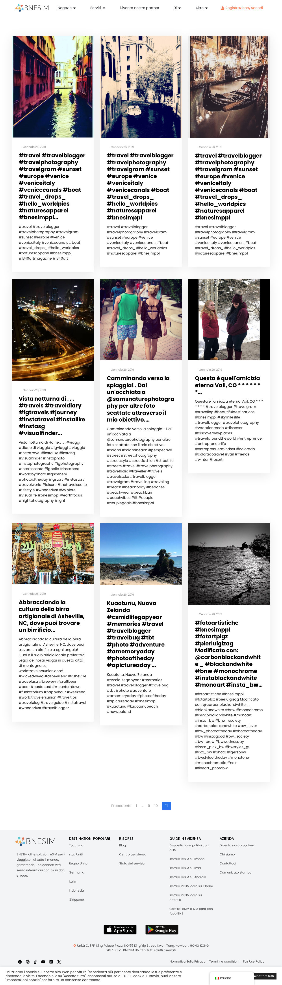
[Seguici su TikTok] (35, 962)
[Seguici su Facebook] (20, 962)
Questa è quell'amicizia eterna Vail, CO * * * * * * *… (228, 385)
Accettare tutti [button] (263, 976)
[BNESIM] (35, 841)
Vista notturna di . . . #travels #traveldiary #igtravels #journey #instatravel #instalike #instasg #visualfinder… (52, 416)
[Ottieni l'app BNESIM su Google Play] (161, 929)
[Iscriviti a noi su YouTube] (43, 962)
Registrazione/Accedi (243, 7)
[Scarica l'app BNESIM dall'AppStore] (120, 929)
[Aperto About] (179, 8)
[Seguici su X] (59, 962)
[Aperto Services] (104, 8)
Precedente (121, 806)
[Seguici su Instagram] (28, 962)
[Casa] (31, 8)
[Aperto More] (206, 8)
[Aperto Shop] (74, 8)
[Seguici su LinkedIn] (51, 962)
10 (156, 806)
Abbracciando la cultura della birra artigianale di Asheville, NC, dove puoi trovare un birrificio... (52, 616)
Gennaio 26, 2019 (34, 147)
